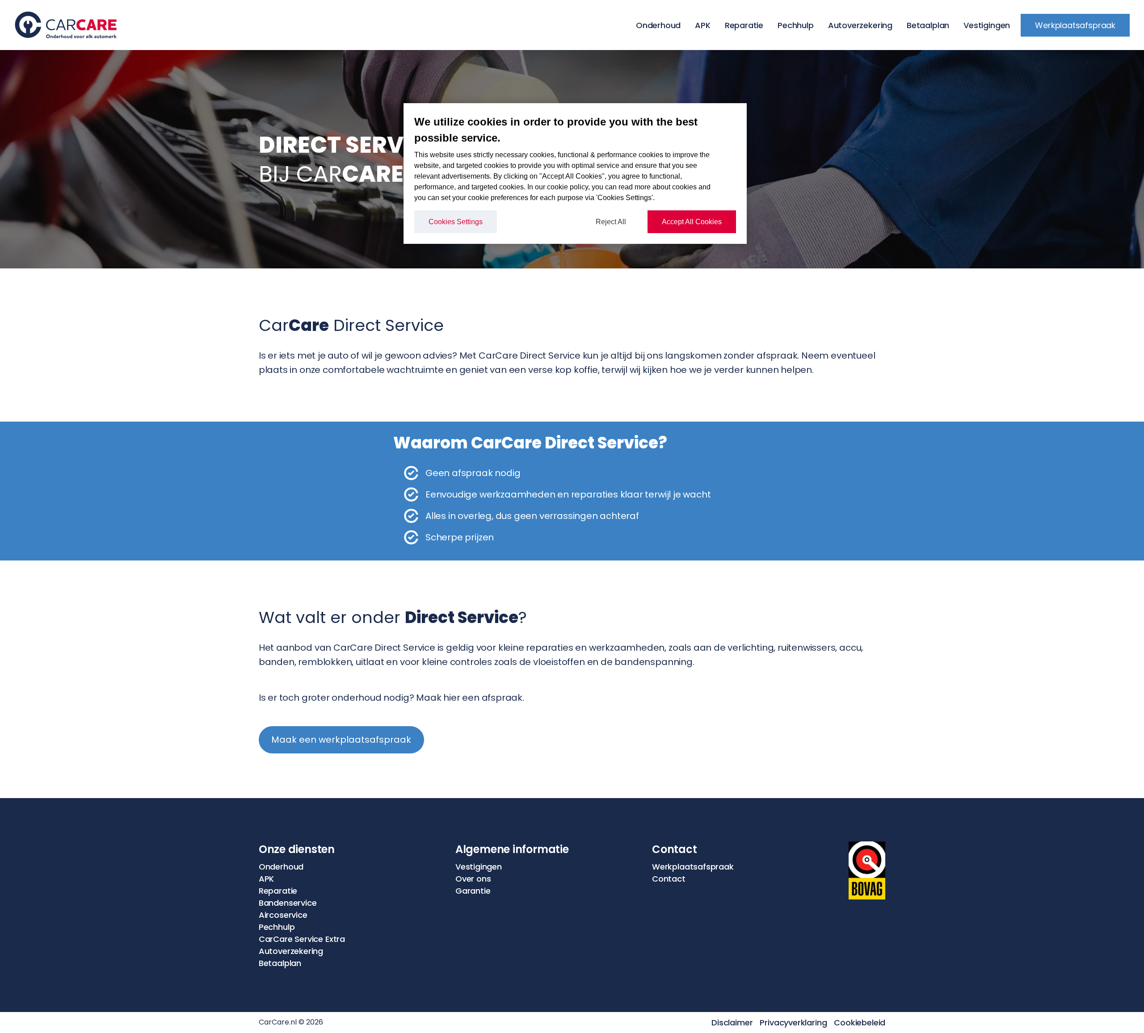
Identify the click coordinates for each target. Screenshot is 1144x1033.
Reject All (611, 222)
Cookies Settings (456, 222)
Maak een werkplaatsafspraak (341, 739)
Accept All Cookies (692, 222)
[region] (575, 173)
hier (451, 697)
